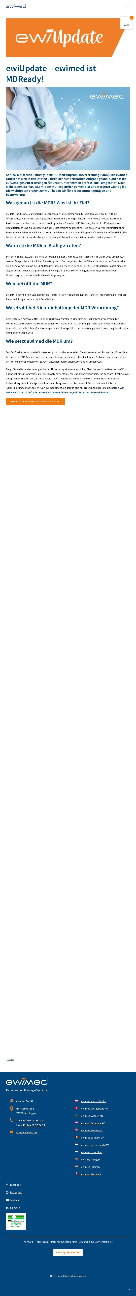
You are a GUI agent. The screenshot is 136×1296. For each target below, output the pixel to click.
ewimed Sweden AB (92, 1115)
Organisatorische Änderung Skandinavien (29, 851)
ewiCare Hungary (90, 1159)
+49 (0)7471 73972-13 (33, 1125)
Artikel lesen (12, 495)
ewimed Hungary (90, 1166)
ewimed (10, 1059)
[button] (128, 6)
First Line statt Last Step (20, 576)
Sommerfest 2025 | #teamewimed (24, 1034)
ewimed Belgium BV (92, 1137)
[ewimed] (16, 6)
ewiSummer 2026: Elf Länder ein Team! (27, 485)
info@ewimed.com (26, 1132)
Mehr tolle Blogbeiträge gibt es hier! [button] (33, 401)
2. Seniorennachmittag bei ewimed (25, 943)
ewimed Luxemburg (92, 1152)
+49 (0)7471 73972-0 (32, 1120)
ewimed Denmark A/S (93, 1123)
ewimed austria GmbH (93, 1101)
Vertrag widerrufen (68, 1252)
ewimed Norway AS (91, 1130)
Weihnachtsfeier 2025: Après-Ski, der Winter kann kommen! (38, 668)
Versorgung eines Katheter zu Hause (26, 760)
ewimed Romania (91, 1174)
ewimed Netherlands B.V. (95, 1145)
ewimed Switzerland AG (94, 1108)
